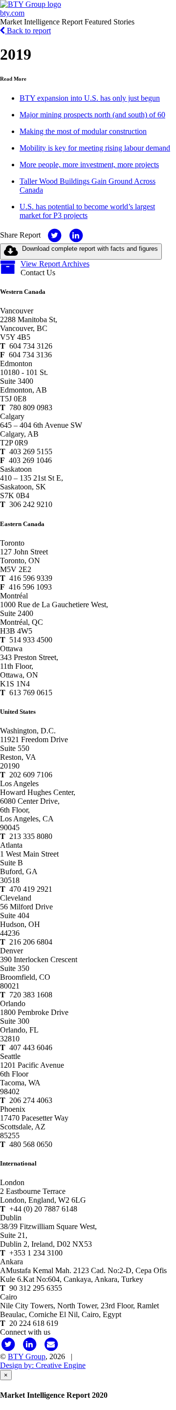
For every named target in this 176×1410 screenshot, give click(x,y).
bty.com (12, 13)
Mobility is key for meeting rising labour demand (95, 148)
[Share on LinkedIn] (76, 235)
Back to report (28, 30)
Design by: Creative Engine (43, 1365)
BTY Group (26, 1356)
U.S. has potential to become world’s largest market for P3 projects (87, 211)
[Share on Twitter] (54, 235)
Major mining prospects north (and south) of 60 (92, 114)
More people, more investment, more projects (89, 164)
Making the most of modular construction (83, 131)
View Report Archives (55, 264)
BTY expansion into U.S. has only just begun (90, 98)
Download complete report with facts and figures (90, 248)
